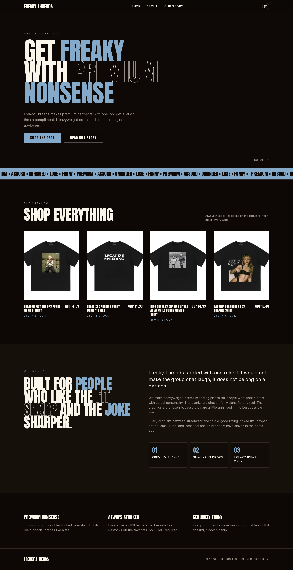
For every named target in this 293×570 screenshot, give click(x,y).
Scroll (259, 159)
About (152, 6)
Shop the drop (42, 137)
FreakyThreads (38, 6)
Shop (136, 6)
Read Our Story (83, 137)
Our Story (173, 6)
